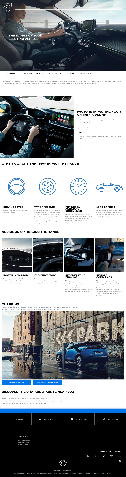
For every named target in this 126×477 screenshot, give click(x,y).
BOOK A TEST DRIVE (24, 443)
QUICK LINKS (23, 437)
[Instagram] (103, 456)
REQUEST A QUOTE (24, 441)
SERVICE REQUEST (24, 445)
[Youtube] (111, 456)
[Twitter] (96, 456)
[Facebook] (88, 456)
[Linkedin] (119, 456)
